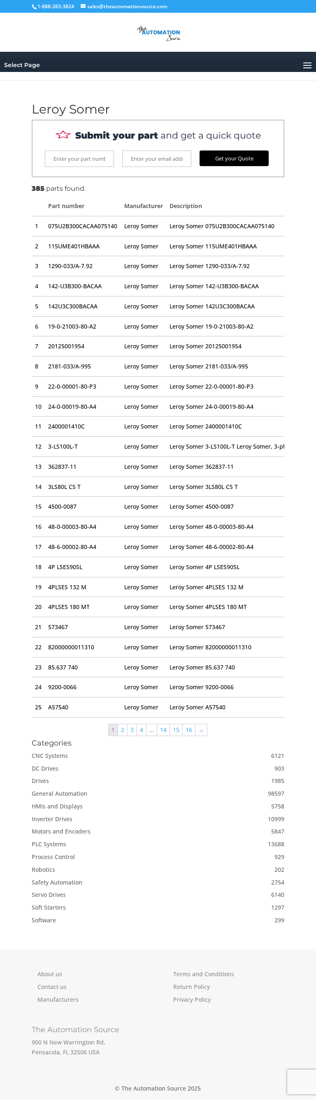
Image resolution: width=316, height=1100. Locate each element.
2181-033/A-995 (69, 366)
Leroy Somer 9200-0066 (202, 687)
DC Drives (45, 768)
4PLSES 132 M (67, 587)
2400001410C (66, 426)
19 (38, 587)
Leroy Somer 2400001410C (206, 426)
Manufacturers (58, 999)
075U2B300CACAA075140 (82, 226)
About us (49, 974)
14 (38, 487)
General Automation (59, 793)
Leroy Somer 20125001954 (206, 346)
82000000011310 (71, 647)
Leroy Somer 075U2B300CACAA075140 (222, 226)
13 (38, 466)
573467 (58, 627)
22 (38, 647)
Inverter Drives (52, 819)
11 (38, 426)
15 (38, 506)
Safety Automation (57, 882)
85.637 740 (63, 667)
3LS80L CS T (64, 487)
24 (38, 687)
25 (38, 707)
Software (44, 920)
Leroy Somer (141, 226)
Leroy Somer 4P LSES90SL (204, 567)
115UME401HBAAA (74, 246)
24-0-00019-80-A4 (72, 406)
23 (38, 667)
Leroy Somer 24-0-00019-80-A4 (211, 406)
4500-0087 (62, 506)
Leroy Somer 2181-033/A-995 (209, 366)
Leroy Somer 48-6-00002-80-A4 (211, 547)
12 (38, 446)
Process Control (53, 857)
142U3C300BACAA (73, 306)
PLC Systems (49, 844)
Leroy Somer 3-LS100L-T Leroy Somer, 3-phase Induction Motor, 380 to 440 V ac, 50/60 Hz (231, 446)
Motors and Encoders (61, 831)
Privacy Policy (192, 999)
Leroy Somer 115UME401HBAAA (213, 246)
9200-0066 (62, 687)
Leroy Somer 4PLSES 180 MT (208, 607)
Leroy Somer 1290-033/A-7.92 (210, 266)
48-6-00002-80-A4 (72, 547)
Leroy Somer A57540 (197, 707)
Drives (40, 781)
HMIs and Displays (57, 806)
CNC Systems (50, 756)
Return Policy (191, 987)
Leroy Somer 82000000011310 (210, 647)
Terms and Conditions (203, 974)
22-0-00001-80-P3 (72, 386)
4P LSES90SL (65, 567)
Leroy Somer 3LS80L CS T (204, 487)
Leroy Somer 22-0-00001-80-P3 (211, 386)
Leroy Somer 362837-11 (202, 466)
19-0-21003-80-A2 (72, 326)
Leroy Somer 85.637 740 (202, 667)
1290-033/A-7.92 (70, 266)
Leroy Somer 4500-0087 (202, 506)
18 (38, 567)
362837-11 (62, 466)
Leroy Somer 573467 (197, 627)
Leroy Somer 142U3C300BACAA (212, 306)
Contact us (52, 987)
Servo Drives (49, 895)
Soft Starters (49, 907)
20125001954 (66, 346)
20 (38, 607)
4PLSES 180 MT (69, 607)
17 (38, 547)
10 (38, 406)
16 (38, 526)
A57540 (58, 707)
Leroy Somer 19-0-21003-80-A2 (211, 326)
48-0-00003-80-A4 (72, 526)
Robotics (43, 869)
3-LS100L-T (63, 446)
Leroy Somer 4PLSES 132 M (207, 587)
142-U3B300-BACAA (75, 286)
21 (38, 627)
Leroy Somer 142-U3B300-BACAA (214, 286)
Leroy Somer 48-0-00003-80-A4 (211, 526)
